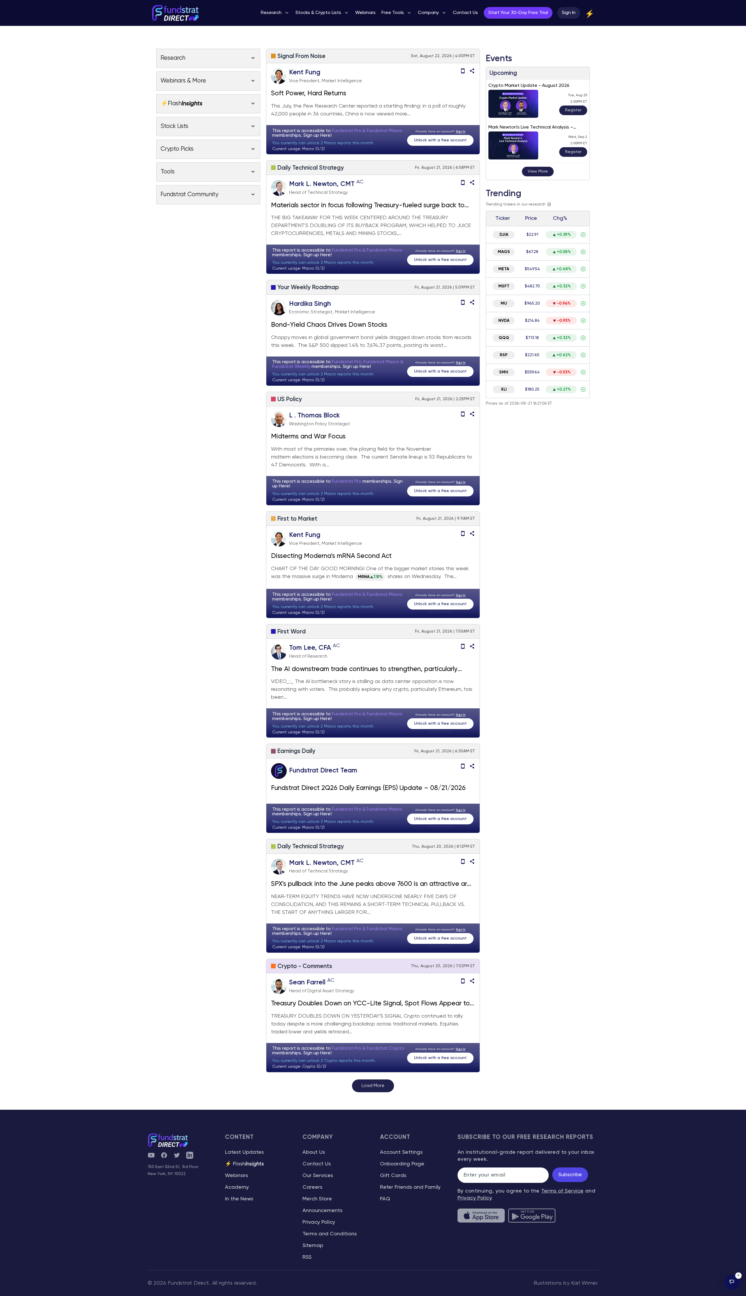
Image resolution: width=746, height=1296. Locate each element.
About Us (313, 1152)
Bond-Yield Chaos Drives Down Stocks (329, 325)
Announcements (322, 1210)
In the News (239, 1199)
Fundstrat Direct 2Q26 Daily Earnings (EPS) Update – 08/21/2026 (368, 788)
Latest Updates (244, 1152)
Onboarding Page (402, 1164)
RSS (307, 1257)
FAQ (385, 1199)
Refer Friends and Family (410, 1187)
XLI (504, 389)
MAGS (504, 252)
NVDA (503, 321)
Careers (312, 1187)
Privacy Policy (318, 1222)
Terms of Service (562, 1191)
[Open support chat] (732, 1282)
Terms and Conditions (329, 1234)
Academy (237, 1187)
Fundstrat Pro (347, 481)
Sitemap (312, 1245)
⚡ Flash (244, 1164)
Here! (326, 135)
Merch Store (317, 1199)
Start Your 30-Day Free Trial (518, 12)
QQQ (504, 338)
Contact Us (316, 1164)
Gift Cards (393, 1175)
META (503, 269)
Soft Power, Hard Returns (308, 93)
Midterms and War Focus (309, 436)
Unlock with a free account (440, 140)
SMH (503, 372)
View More (538, 171)
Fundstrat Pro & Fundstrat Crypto (368, 1048)
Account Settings (401, 1152)
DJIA (503, 235)
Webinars (236, 1175)
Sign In (569, 12)
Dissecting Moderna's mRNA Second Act (331, 556)
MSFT (503, 286)
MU (504, 303)
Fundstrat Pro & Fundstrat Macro (367, 131)
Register (573, 110)
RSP (504, 355)
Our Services (317, 1175)
